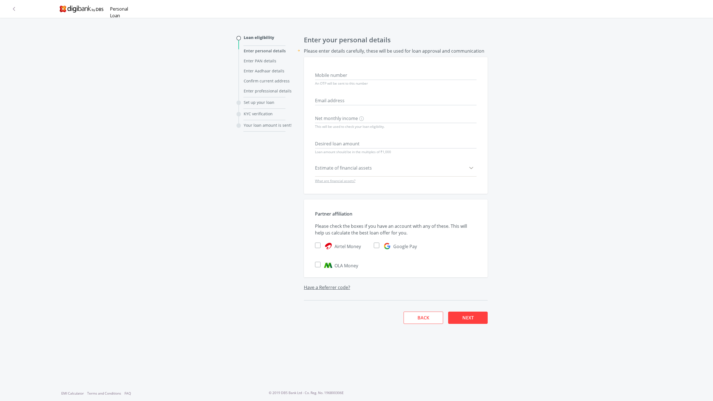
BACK (423, 318)
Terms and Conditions (104, 393)
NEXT (468, 318)
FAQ (127, 393)
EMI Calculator (72, 393)
